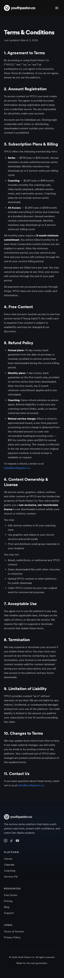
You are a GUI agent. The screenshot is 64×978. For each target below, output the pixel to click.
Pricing (8, 901)
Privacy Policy (12, 937)
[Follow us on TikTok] (11, 840)
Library (8, 858)
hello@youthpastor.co (17, 467)
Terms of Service (14, 931)
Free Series (10, 895)
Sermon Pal (11, 876)
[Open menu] (56, 8)
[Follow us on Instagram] (5, 840)
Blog (6, 907)
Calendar (9, 864)
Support (9, 913)
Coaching (9, 870)
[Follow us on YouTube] (17, 840)
